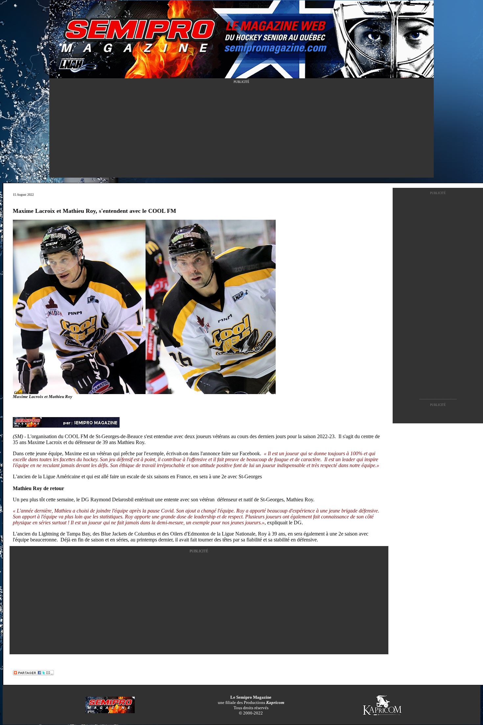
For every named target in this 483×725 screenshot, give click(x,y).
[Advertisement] (241, 132)
